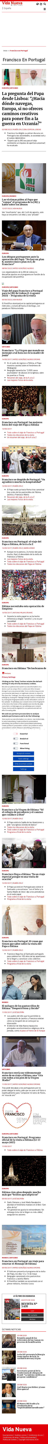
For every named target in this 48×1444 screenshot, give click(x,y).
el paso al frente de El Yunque (32, 1030)
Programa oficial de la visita (19, 831)
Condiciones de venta (10, 1437)
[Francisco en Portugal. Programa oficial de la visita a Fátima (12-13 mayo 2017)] (24, 1116)
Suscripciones (8, 1435)
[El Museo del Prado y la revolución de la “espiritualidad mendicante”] (9, 1406)
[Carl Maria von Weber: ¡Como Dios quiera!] (9, 1390)
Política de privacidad (28, 1437)
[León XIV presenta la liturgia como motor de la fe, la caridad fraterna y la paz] (9, 1357)
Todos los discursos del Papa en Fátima (24, 564)
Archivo (32, 1319)
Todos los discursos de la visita (20, 434)
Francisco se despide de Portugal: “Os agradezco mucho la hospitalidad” (23, 480)
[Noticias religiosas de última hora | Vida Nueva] (12, 3)
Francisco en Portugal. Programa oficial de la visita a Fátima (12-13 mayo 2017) (21, 1140)
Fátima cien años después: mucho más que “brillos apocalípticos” (21, 1193)
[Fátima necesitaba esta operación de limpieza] (24, 585)
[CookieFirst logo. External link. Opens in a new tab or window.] (6, 673)
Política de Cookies (10, 1440)
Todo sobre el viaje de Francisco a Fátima (24, 1150)
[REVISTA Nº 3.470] (12, 1309)
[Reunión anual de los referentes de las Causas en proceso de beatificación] (9, 1341)
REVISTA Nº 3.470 (29, 1305)
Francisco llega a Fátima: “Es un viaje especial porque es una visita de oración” (23, 877)
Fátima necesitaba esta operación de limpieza (23, 607)
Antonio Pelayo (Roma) (22, 612)
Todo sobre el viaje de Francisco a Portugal (25, 432)
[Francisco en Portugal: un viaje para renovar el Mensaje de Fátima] (24, 1240)
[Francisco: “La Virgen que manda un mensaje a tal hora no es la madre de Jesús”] (24, 329)
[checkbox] (15, 733)
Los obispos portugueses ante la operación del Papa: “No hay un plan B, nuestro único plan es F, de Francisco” (23, 260)
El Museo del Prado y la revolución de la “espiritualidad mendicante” (30, 1405)
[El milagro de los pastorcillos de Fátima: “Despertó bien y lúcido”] (24, 984)
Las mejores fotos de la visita (20, 380)
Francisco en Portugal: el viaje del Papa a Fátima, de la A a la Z (21, 542)
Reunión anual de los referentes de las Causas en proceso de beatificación (30, 1340)
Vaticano (14, 88)
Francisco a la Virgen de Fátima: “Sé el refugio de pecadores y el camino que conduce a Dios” (23, 812)
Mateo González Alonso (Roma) (26, 359)
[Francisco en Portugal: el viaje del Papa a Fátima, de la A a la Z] (24, 520)
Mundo (13, 196)
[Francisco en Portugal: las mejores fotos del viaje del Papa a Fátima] (24, 401)
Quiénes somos (21, 1435)
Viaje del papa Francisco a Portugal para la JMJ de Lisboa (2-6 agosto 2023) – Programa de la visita (22, 293)
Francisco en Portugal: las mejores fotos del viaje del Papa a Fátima (22, 423)
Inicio (5, 50)
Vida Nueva (17, 208)
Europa (5, 88)
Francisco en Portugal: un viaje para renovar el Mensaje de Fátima (23, 1262)
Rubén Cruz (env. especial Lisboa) (27, 129)
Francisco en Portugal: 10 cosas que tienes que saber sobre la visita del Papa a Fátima (22, 944)
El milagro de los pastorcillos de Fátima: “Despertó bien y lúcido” (20, 1007)
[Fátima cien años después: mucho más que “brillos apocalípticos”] (24, 1171)
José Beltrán (18, 1012)
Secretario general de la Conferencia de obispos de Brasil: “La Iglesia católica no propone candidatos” (31, 1374)
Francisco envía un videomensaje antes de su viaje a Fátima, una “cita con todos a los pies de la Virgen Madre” (22, 1076)
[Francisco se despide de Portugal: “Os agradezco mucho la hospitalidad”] (24, 458)
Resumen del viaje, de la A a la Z (20, 377)
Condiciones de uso (36, 1435)
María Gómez (29, 548)
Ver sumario (32, 1315)
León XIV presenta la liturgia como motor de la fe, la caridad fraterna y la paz (31, 1356)
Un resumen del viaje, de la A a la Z (21, 437)
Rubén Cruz (18, 486)
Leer (32, 1310)
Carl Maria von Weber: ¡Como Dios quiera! (31, 1388)
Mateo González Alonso (23, 268)
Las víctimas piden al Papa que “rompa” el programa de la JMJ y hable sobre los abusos (21, 202)
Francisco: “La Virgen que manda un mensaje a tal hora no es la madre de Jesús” (23, 353)
